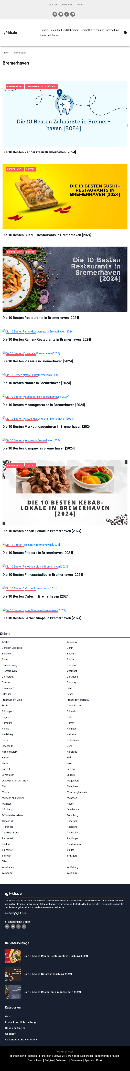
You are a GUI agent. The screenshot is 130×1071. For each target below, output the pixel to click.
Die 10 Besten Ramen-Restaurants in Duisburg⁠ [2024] (56, 956)
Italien (115, 1055)
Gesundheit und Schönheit (41, 86)
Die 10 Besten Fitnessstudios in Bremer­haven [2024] (43, 575)
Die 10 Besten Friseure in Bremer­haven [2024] (38, 553)
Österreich (62, 1060)
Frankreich (45, 1055)
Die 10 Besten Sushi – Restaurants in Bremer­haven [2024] (47, 235)
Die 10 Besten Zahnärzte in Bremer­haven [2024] (39, 152)
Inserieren (67, 4)
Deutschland (35, 1060)
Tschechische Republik (23, 1055)
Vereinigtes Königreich (79, 1055)
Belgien (49, 1060)
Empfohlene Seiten (19, 921)
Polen (99, 1060)
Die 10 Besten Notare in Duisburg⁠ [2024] (48, 974)
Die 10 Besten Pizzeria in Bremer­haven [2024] (38, 361)
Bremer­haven (15, 86)
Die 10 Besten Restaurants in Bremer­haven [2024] (41, 318)
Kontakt (80, 4)
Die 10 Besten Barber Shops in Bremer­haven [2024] (42, 618)
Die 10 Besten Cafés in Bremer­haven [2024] (36, 596)
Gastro (30, 169)
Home (5, 52)
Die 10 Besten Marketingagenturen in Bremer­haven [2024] (47, 427)
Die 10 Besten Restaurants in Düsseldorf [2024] (52, 992)
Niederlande (102, 1055)
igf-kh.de (10, 33)
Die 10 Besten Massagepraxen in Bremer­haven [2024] (44, 405)
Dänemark (76, 1060)
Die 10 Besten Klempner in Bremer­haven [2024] (39, 448)
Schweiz (58, 1055)
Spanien (89, 1060)
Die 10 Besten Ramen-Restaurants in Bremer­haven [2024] (47, 339)
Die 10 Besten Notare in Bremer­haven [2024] (37, 383)
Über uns (53, 4)
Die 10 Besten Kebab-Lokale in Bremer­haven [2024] (42, 531)
